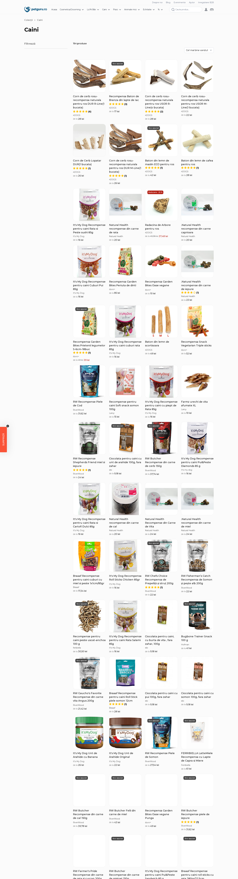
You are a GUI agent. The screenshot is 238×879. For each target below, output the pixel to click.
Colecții (28, 20)
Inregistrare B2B (206, 2)
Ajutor (192, 2)
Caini (40, 20)
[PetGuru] (35, 9)
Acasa (54, 9)
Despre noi (157, 2)
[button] (82, 111)
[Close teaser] (7, 426)
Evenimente (180, 2)
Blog (168, 2)
